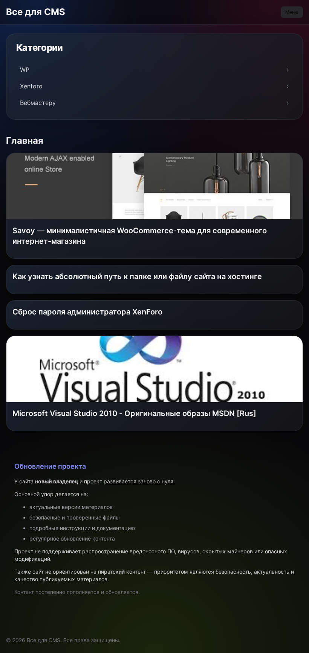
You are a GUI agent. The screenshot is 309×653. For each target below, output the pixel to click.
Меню (291, 12)
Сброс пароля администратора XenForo (87, 311)
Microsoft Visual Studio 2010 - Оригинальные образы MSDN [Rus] (134, 413)
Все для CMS (35, 11)
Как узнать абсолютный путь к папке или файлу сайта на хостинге (137, 276)
